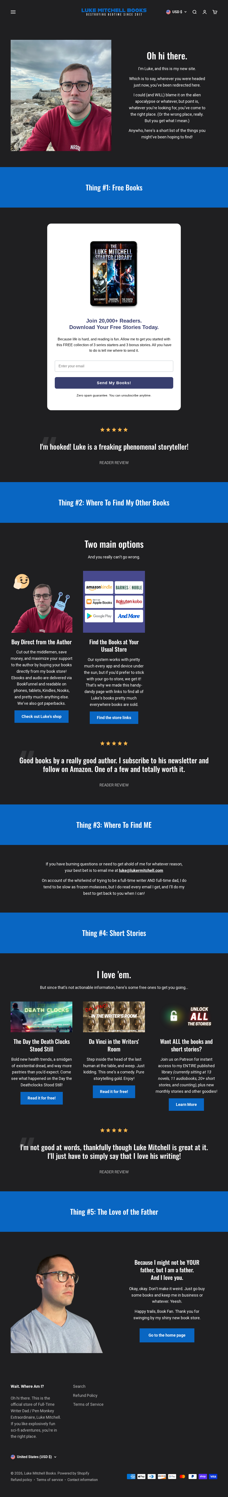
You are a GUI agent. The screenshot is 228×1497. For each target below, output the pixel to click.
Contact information (82, 1480)
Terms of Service (88, 1404)
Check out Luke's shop (41, 716)
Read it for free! (42, 1098)
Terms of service (50, 1480)
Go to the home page (167, 1335)
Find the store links (114, 717)
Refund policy (21, 1480)
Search (79, 1386)
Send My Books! (114, 383)
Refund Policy (85, 1395)
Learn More (186, 1104)
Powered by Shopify (73, 1473)
